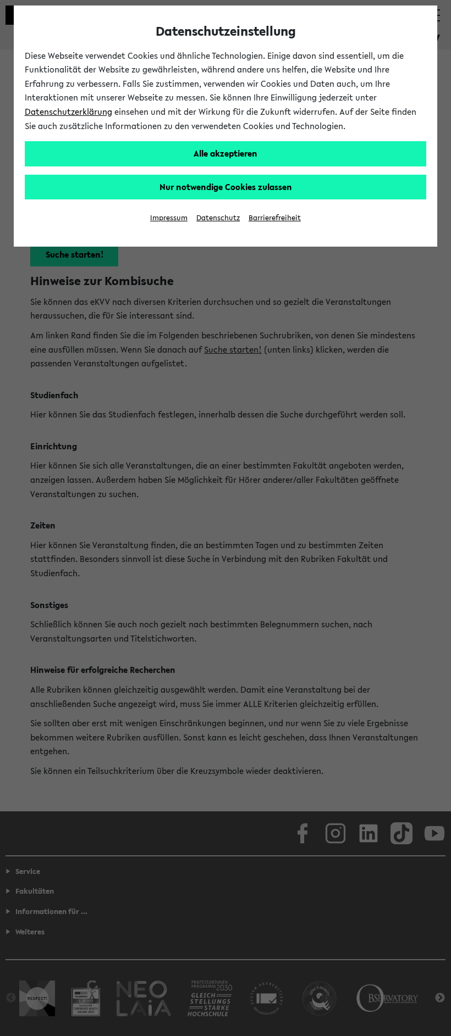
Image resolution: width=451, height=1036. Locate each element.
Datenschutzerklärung (68, 111)
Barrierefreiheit (275, 218)
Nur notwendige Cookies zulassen (226, 187)
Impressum (169, 218)
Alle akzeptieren (225, 153)
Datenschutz (218, 218)
